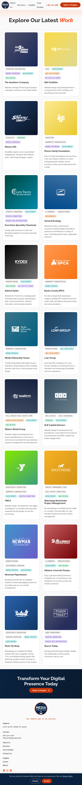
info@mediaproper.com (12, 738)
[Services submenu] (26, 5)
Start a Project (70, 5)
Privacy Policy (67, 776)
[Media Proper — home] (5, 5)
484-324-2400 (8, 735)
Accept (47, 781)
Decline (35, 781)
